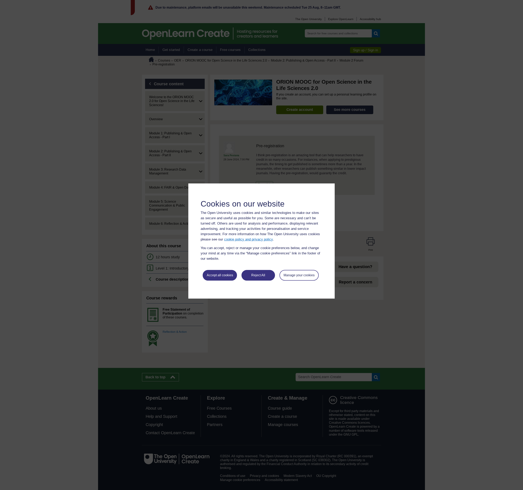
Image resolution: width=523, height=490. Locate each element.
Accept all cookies (220, 275)
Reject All (258, 275)
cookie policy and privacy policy (248, 239)
